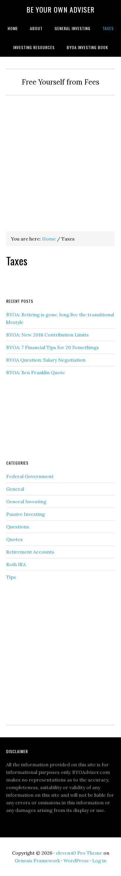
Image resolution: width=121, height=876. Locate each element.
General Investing (26, 501)
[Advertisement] (60, 159)
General (15, 489)
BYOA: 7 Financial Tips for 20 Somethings (52, 347)
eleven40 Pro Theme (79, 853)
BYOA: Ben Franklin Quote (35, 372)
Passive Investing (25, 514)
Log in (99, 860)
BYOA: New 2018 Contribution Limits (47, 335)
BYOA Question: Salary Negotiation (45, 360)
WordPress (76, 860)
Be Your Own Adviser (60, 9)
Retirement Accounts (30, 552)
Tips (11, 577)
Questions (17, 527)
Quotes (14, 539)
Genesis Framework (37, 860)
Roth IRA (16, 564)
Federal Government (29, 476)
